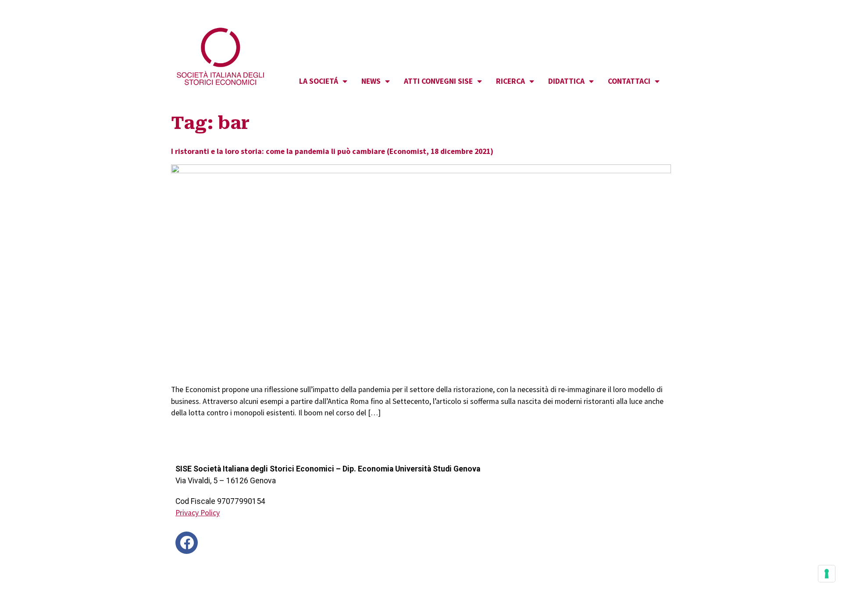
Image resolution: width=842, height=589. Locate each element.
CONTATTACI (629, 81)
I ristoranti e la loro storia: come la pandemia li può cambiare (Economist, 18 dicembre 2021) (332, 151)
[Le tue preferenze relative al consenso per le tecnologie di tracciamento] (826, 573)
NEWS (371, 81)
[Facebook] (186, 543)
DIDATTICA (566, 81)
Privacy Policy (197, 513)
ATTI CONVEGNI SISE (438, 81)
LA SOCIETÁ (318, 81)
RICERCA (510, 81)
